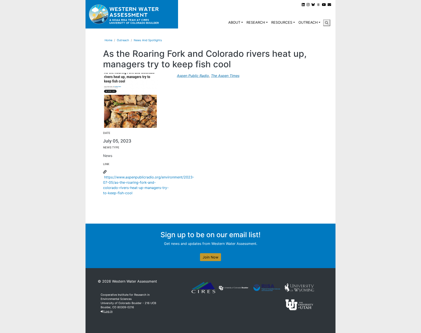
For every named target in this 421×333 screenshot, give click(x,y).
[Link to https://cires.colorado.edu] (203, 287)
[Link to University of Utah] (299, 304)
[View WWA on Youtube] (324, 4)
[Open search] (326, 23)
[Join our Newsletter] (329, 4)
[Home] (132, 14)
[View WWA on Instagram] (308, 4)
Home (108, 40)
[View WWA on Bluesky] (313, 4)
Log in (107, 311)
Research (255, 22)
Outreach (308, 22)
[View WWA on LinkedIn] (303, 4)
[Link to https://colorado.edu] (233, 287)
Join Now (210, 257)
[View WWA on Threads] (318, 4)
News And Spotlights (148, 40)
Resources (281, 22)
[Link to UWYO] (299, 287)
